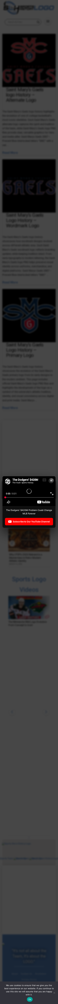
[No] (54, 992)
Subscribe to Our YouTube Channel (31, 521)
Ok (29, 999)
